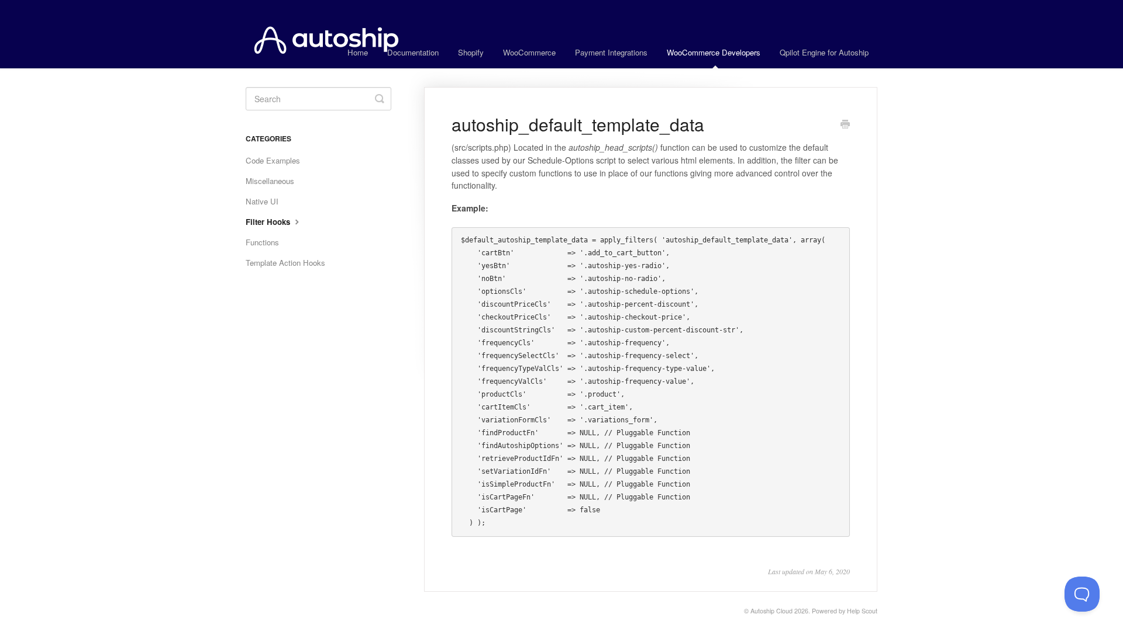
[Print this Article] (845, 125)
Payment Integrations (611, 52)
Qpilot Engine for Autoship (824, 52)
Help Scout (862, 610)
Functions (262, 242)
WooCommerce (529, 52)
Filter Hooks (269, 221)
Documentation (413, 52)
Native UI (262, 201)
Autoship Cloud (771, 610)
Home (357, 52)
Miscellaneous (270, 180)
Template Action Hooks (285, 262)
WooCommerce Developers (713, 52)
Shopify (471, 52)
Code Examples (273, 160)
